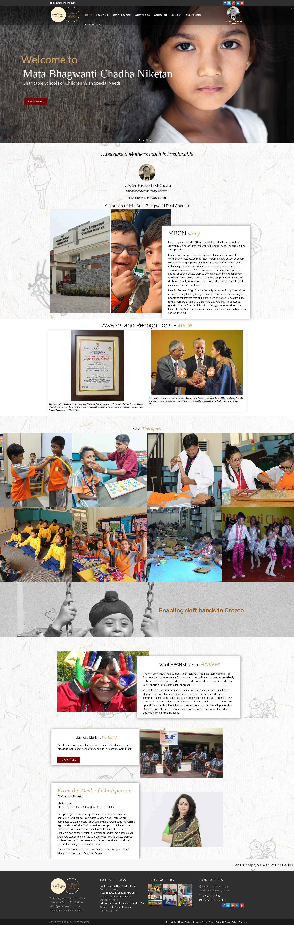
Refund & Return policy (227, 922)
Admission (160, 15)
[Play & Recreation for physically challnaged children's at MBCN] (185, 905)
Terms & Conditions (175, 922)
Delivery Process (192, 922)
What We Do (142, 15)
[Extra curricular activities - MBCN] (155, 893)
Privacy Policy (208, 922)
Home (88, 15)
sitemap (243, 922)
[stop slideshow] (154, 139)
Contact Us (92, 24)
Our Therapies (121, 15)
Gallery (176, 15)
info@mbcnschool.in (64, 3)
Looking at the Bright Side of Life (118, 886)
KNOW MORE (18, 101)
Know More (68, 759)
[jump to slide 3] (150, 139)
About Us (102, 15)
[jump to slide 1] (143, 139)
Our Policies (194, 15)
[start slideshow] (140, 139)
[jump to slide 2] (147, 139)
